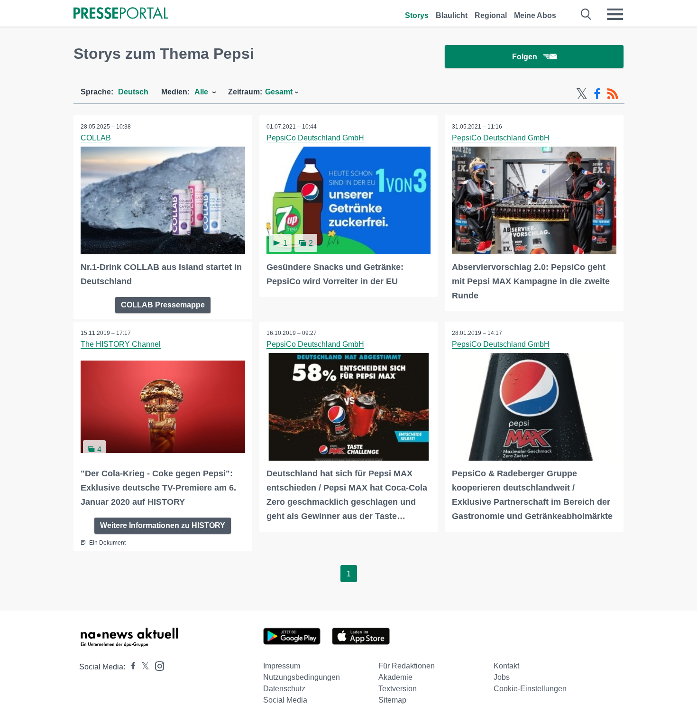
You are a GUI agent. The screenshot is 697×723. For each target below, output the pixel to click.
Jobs (502, 677)
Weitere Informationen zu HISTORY (162, 525)
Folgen (524, 57)
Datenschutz (284, 689)
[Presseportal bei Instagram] (156, 665)
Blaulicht (452, 15)
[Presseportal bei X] (142, 667)
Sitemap (392, 700)
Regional (491, 15)
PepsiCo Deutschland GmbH (315, 138)
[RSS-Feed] (612, 93)
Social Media (285, 700)
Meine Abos (535, 15)
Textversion (397, 689)
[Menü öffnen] (615, 14)
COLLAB (96, 138)
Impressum (281, 666)
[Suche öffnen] (586, 14)
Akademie (395, 677)
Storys (417, 15)
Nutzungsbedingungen (301, 677)
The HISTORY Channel (121, 344)
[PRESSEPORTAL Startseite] (120, 14)
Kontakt (506, 666)
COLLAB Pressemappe (163, 305)
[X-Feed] (582, 93)
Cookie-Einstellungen (530, 689)
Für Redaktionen (406, 666)
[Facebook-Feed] (597, 93)
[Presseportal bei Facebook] (130, 667)
